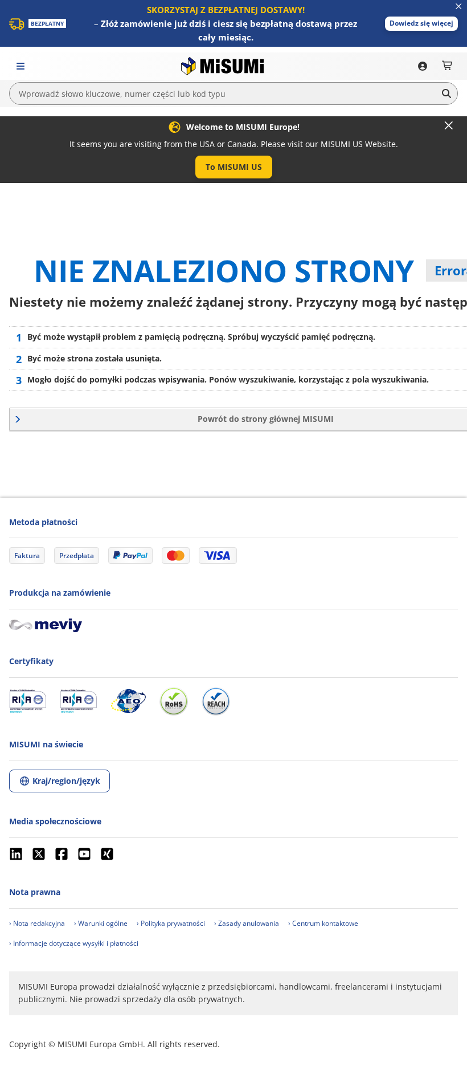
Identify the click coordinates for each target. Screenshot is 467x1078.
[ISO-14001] (78, 701)
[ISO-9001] (27, 701)
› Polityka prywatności (171, 923)
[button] (421, 24)
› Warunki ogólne (101, 923)
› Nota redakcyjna (37, 923)
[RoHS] (173, 701)
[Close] (449, 125)
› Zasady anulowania (246, 923)
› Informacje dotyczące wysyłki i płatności (73, 943)
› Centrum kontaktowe (323, 923)
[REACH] (216, 701)
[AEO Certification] (128, 701)
